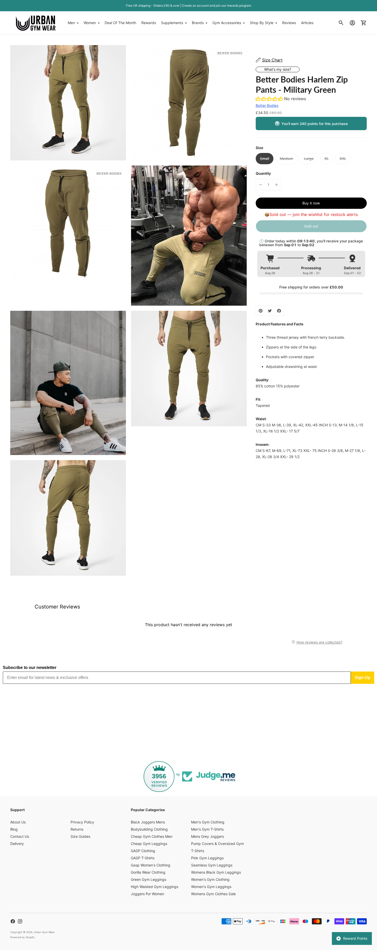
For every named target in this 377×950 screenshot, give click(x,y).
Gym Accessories (226, 22)
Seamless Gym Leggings (211, 865)
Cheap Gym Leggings (149, 843)
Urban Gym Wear (44, 932)
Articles (307, 22)
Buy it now (311, 203)
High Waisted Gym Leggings (154, 886)
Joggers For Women (147, 894)
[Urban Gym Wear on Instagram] (20, 921)
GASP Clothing (143, 851)
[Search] (341, 22)
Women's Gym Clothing (210, 879)
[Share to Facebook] (279, 311)
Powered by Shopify (22, 937)
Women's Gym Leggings (211, 886)
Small (264, 158)
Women (90, 22)
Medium (286, 158)
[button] (270, 98)
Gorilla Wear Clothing (148, 872)
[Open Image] (68, 103)
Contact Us (19, 836)
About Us (18, 822)
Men (71, 22)
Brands (198, 22)
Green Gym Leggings (148, 879)
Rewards (148, 22)
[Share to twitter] (269, 311)
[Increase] (276, 184)
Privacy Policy (82, 822)
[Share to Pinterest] (260, 311)
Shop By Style (261, 22)
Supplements (172, 22)
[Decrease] (260, 184)
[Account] (352, 22)
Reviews (289, 22)
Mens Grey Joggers (207, 836)
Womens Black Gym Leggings (216, 872)
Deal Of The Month (120, 22)
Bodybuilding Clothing (149, 829)
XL (326, 158)
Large (309, 158)
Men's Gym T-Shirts (207, 829)
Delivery (17, 843)
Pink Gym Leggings (207, 858)
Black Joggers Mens (148, 822)
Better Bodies (267, 105)
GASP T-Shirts (142, 858)
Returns (77, 829)
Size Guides (80, 836)
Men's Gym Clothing (207, 822)
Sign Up (362, 677)
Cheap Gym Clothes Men (151, 836)
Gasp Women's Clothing (150, 865)
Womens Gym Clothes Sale (213, 894)
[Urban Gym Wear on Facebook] (12, 921)
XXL (343, 158)
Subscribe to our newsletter (29, 667)
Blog (14, 829)
